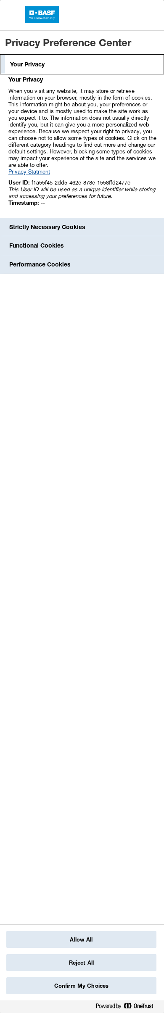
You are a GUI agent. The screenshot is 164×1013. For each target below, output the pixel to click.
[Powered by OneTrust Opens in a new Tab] (128, 1007)
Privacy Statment (29, 171)
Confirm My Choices (81, 985)
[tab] (82, 64)
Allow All (81, 939)
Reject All (81, 962)
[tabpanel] (83, 146)
